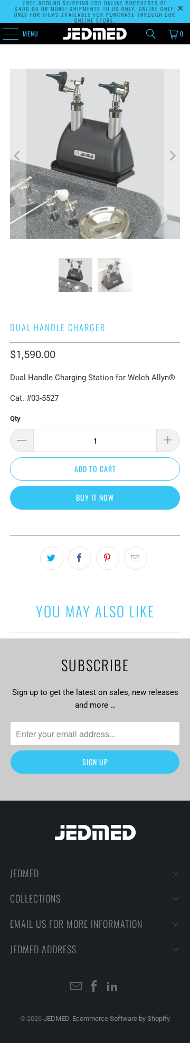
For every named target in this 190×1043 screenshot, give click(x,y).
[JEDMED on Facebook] (94, 987)
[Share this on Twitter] (51, 558)
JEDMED (56, 1018)
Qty (15, 418)
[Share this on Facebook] (79, 558)
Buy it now (95, 497)
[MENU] (5, 33)
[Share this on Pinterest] (107, 558)
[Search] (151, 33)
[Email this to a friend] (135, 558)
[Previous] (18, 155)
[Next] (172, 155)
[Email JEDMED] (76, 987)
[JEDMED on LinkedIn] (113, 987)
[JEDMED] (95, 33)
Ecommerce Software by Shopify (121, 1018)
